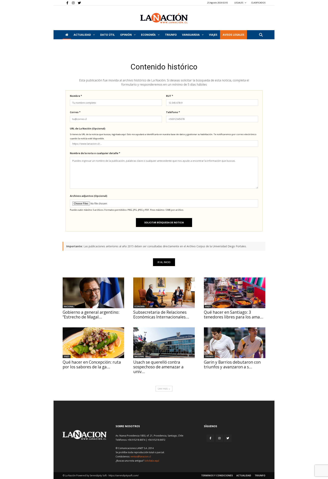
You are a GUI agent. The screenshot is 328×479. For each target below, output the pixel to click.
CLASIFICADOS (258, 2)
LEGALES (239, 2)
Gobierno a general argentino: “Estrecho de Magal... (91, 315)
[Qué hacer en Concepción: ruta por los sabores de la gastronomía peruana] (93, 342)
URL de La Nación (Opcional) (87, 128)
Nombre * (76, 96)
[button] (260, 35)
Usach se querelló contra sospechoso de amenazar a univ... (158, 366)
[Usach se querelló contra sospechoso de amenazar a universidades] (164, 342)
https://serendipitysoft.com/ (124, 475)
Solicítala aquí (151, 460)
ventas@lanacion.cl (140, 456)
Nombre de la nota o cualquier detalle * (95, 153)
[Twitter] (78, 2)
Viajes (208, 306)
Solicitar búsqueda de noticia (164, 222)
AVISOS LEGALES (233, 34)
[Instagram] (72, 2)
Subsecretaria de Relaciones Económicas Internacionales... (161, 315)
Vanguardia (191, 34)
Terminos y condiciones (217, 475)
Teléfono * (173, 112)
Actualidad (83, 34)
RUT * (169, 96)
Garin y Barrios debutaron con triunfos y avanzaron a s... (232, 364)
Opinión (126, 34)
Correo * (75, 112)
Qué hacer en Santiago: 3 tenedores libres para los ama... (233, 315)
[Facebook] (65, 2)
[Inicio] (67, 34)
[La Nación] (164, 18)
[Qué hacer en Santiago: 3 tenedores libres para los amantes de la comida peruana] (234, 292)
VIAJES (213, 34)
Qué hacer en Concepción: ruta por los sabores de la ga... (92, 364)
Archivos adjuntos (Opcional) (88, 196)
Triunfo (171, 34)
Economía (148, 34)
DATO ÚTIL (107, 34)
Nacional (69, 306)
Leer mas (163, 388)
